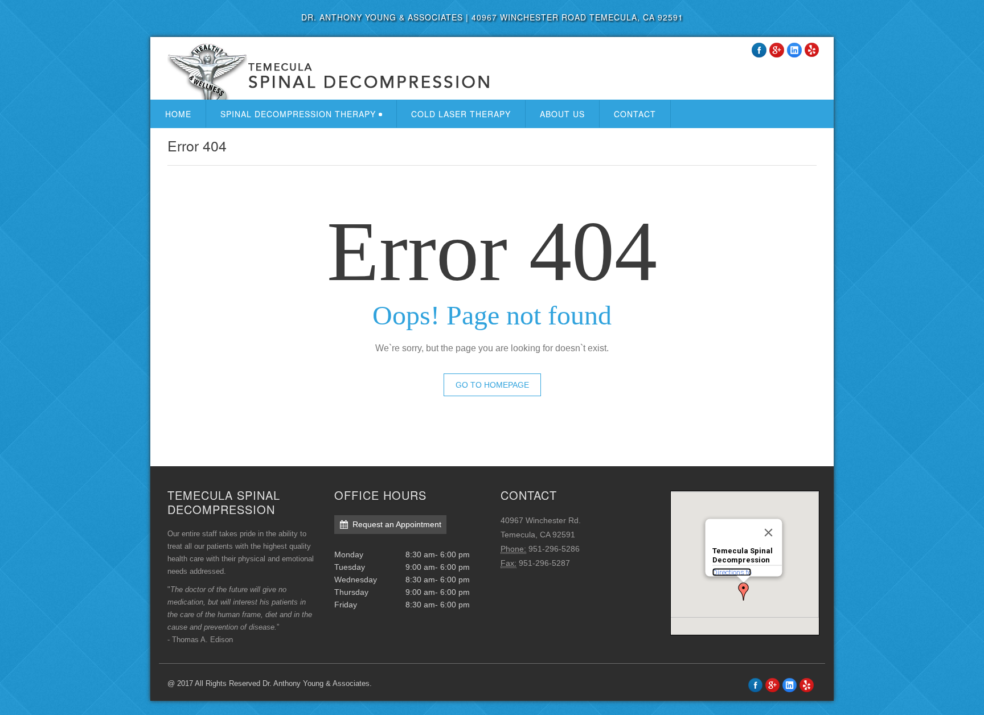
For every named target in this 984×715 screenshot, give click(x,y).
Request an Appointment (396, 524)
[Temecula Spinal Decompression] (325, 71)
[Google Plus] (776, 50)
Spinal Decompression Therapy (298, 114)
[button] (744, 591)
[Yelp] (807, 685)
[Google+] (772, 685)
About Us (562, 114)
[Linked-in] (789, 685)
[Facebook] (759, 50)
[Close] (768, 532)
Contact (635, 114)
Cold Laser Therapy (461, 114)
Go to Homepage (492, 384)
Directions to (731, 572)
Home (178, 114)
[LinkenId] (794, 50)
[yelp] (812, 50)
